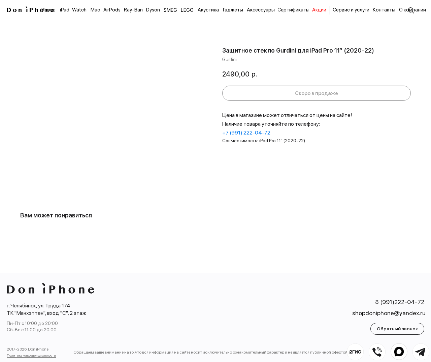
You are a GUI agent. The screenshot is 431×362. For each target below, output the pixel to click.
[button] (397, 329)
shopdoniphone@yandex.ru (389, 312)
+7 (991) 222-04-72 (246, 132)
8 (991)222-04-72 (399, 301)
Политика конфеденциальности (31, 355)
